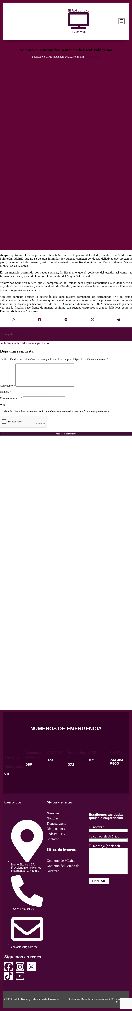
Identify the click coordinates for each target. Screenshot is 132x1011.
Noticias (52, 818)
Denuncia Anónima (33, 754)
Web (2, 404)
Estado (30, 334)
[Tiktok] (8, 976)
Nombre (5, 391)
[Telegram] (119, 319)
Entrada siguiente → (37, 343)
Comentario (7, 385)
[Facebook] (39, 319)
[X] (92, 319)
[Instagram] (20, 966)
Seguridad (19, 334)
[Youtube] (20, 976)
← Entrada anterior (12, 343)
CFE (92, 752)
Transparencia (56, 823)
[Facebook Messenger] (66, 319)
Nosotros (53, 813)
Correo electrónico (11, 398)
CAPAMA (55, 752)
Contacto (53, 839)
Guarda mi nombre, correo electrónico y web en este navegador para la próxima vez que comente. (57, 411)
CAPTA (116, 752)
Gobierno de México (61, 860)
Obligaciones (56, 828)
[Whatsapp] (13, 319)
